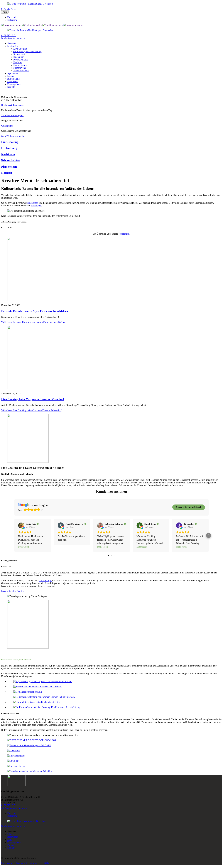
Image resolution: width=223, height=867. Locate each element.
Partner (10, 845)
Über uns (11, 834)
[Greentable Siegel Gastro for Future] (30, 3)
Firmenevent (9, 166)
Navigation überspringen (13, 38)
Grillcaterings (45, 580)
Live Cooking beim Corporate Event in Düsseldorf (32, 399)
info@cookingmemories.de (14, 808)
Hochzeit (6, 172)
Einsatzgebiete (14, 842)
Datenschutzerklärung (26, 863)
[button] (14, 535)
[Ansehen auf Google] (21, 525)
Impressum (6, 863)
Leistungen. (36, 205)
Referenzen (124, 233)
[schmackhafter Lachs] (37, 686)
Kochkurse (8, 154)
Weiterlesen (33, 322)
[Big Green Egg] (42, 681)
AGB (46, 863)
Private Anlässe (10, 160)
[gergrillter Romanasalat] (27, 691)
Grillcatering (9, 148)
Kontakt (11, 847)
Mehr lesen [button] (23, 546)
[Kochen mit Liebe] (37, 702)
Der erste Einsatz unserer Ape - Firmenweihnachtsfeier (34, 311)
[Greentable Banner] (27, 821)
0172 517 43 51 (8, 805)
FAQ (9, 839)
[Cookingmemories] (11, 25)
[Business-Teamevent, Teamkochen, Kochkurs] (47, 707)
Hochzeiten (32, 203)
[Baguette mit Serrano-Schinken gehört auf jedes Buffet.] (44, 697)
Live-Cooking (9, 142)
